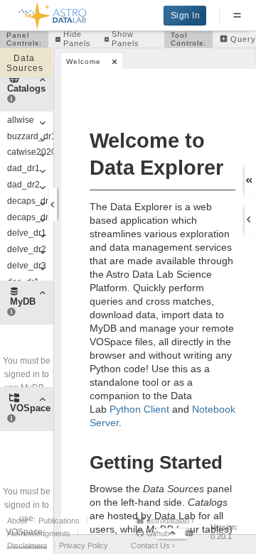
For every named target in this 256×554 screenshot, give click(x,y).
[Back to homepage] (53, 13)
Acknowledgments (38, 533)
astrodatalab (169, 520)
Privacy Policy (83, 545)
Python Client (139, 409)
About (17, 520)
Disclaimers (27, 545)
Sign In (186, 16)
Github (159, 533)
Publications (59, 520)
